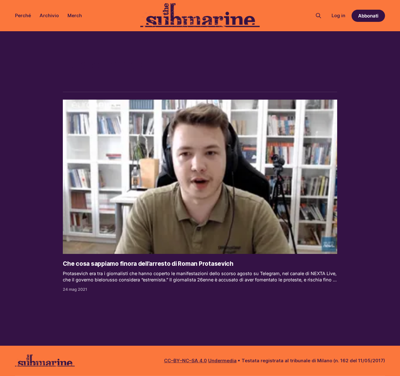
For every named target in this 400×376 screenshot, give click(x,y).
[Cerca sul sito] (318, 16)
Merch (75, 15)
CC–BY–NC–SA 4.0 (185, 361)
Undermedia (222, 361)
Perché (23, 15)
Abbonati (368, 16)
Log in (338, 15)
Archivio (49, 15)
